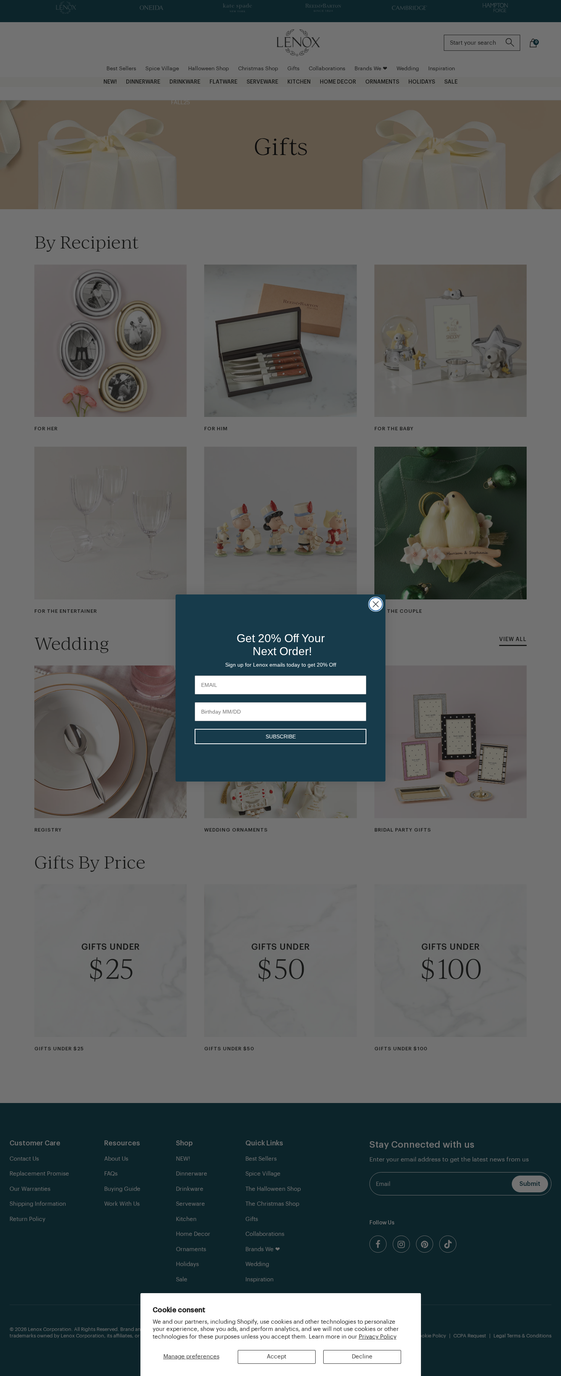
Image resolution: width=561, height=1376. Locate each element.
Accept (276, 1357)
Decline (362, 1357)
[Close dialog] (375, 604)
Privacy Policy (378, 1337)
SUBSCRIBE (281, 736)
